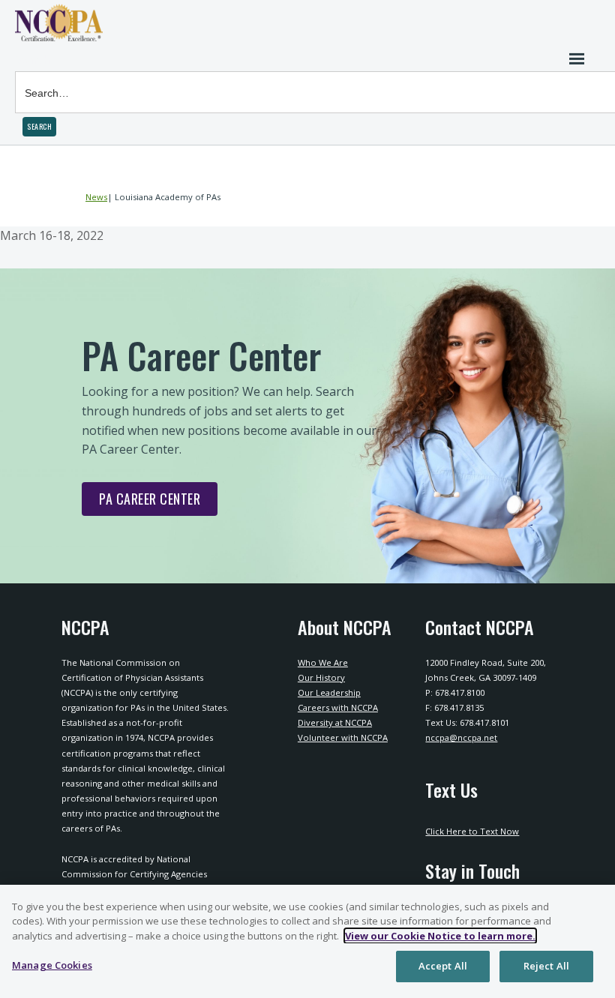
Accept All (442, 966)
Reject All (546, 966)
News (96, 196)
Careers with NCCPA (338, 707)
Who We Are (323, 662)
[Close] (591, 908)
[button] (39, 126)
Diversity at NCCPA (335, 722)
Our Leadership (329, 692)
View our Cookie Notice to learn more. (440, 936)
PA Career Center (141, 502)
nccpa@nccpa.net (461, 737)
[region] (307, 941)
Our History (321, 677)
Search (32, 59)
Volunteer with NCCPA (343, 737)
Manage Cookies (52, 965)
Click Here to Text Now (472, 831)
